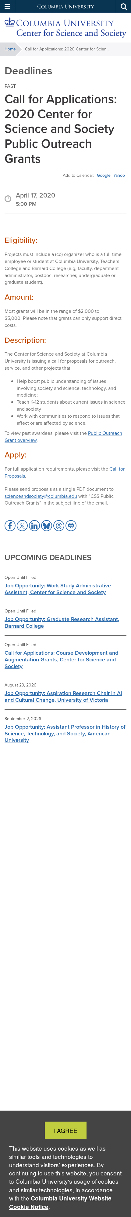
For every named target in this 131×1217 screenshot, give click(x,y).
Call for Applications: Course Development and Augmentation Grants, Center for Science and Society (61, 659)
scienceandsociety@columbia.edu (41, 496)
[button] (7, 6)
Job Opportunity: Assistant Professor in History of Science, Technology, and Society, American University (65, 733)
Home (10, 49)
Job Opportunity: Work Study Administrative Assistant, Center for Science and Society (58, 589)
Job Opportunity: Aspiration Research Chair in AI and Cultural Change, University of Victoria (63, 696)
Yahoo (119, 175)
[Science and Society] (65, 27)
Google (104, 175)
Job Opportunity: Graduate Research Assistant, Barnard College (62, 622)
